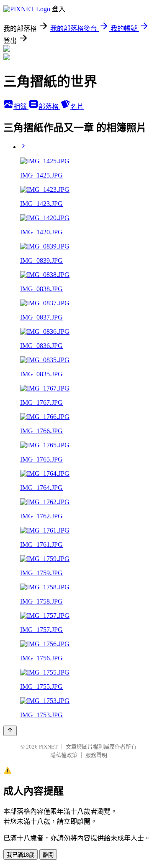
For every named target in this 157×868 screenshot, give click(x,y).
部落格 (49, 106)
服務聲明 (96, 755)
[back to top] (10, 731)
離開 (48, 855)
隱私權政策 (63, 755)
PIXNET (48, 747)
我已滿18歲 (20, 855)
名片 (77, 106)
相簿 (20, 106)
